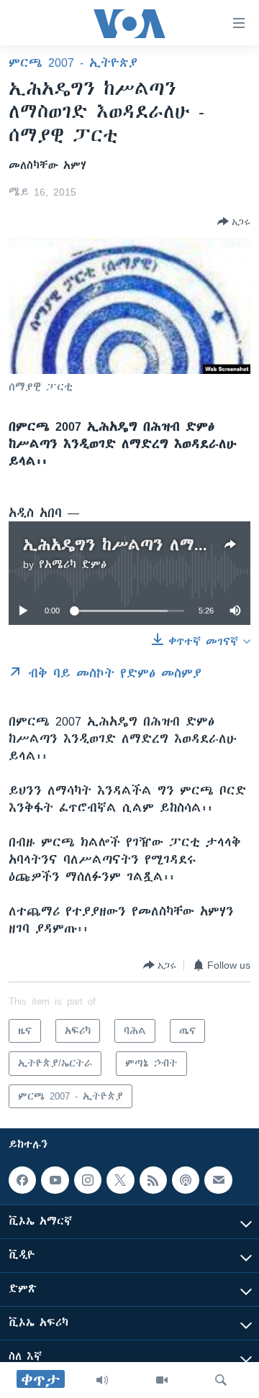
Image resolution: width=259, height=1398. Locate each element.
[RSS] (153, 1180)
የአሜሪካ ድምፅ (72, 564)
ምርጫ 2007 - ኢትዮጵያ (73, 62)
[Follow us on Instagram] (87, 1180)
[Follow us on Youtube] (54, 1180)
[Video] (161, 1380)
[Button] (233, 221)
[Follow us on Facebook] (22, 1180)
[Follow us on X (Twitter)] (120, 1180)
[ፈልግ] (220, 1380)
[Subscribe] (218, 1180)
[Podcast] (185, 1180)
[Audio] (102, 1380)
